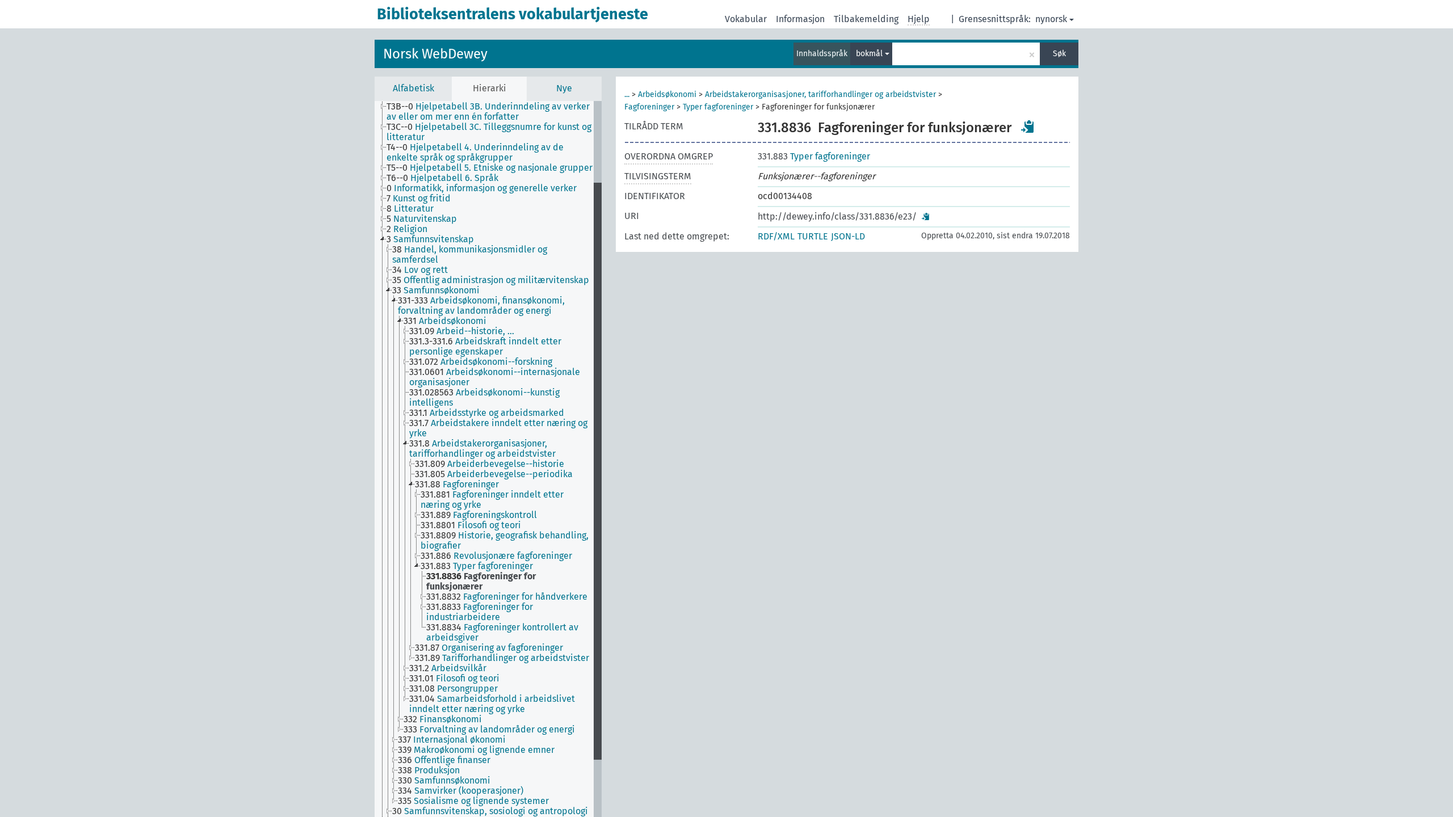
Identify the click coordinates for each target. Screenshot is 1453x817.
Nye (564, 88)
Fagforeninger (649, 107)
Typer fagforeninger (718, 107)
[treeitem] (494, 112)
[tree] (488, 459)
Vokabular (746, 19)
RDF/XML (776, 236)
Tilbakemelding (866, 19)
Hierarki (489, 88)
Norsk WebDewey (435, 54)
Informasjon (800, 19)
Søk (1059, 53)
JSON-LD (848, 236)
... (626, 94)
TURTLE (812, 236)
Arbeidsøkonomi (667, 94)
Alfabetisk (413, 88)
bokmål (870, 53)
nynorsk (1051, 19)
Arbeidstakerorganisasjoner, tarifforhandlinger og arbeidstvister (820, 94)
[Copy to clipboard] (1028, 126)
